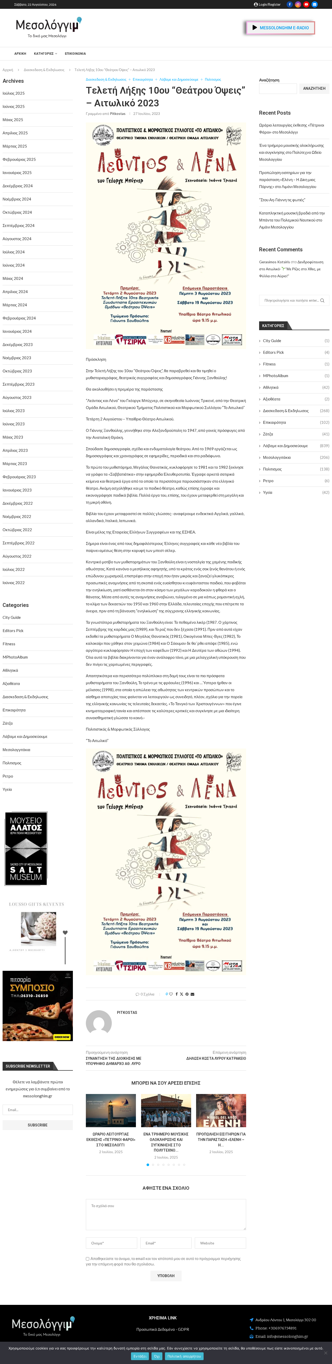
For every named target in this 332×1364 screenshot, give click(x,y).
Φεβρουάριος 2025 (19, 159)
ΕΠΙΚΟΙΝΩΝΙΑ (75, 54)
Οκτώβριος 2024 (17, 212)
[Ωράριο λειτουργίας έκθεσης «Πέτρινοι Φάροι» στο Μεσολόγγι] (111, 1110)
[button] (92, 1129)
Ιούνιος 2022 (14, 582)
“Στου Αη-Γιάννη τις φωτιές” (282, 199)
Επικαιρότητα (296, 422)
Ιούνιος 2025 (14, 106)
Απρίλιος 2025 (15, 132)
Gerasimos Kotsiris (274, 262)
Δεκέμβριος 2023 (18, 344)
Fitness (296, 364)
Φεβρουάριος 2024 (19, 318)
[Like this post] (171, 994)
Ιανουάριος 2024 (17, 331)
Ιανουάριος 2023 (17, 490)
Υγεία (296, 492)
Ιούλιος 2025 (14, 93)
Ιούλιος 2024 (14, 252)
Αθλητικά (296, 387)
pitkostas (118, 113)
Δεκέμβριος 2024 (18, 185)
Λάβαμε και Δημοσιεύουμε (296, 445)
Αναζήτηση (269, 80)
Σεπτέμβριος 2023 (18, 384)
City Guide (296, 340)
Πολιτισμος (296, 469)
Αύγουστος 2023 (17, 397)
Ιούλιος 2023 (14, 410)
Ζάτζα (296, 434)
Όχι (157, 1356)
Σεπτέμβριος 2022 (18, 543)
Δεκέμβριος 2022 (18, 503)
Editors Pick (296, 352)
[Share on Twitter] (181, 994)
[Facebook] (290, 4)
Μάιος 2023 (13, 437)
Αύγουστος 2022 (17, 556)
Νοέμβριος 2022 (17, 516)
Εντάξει (140, 1356)
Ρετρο (296, 480)
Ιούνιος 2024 (14, 265)
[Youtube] (306, 4)
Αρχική (20, 54)
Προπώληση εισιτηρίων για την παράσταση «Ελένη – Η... (221, 1139)
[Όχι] (325, 1352)
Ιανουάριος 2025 (17, 172)
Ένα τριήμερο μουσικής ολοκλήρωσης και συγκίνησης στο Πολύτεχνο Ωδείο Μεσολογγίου (291, 152)
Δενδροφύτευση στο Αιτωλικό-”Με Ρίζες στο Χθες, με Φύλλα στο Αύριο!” (291, 269)
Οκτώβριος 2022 (17, 529)
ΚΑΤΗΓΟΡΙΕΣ (44, 54)
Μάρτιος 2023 (15, 463)
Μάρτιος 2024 (15, 304)
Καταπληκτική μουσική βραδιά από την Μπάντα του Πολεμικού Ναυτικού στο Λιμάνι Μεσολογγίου (292, 220)
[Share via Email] (192, 994)
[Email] (315, 4)
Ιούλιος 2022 (14, 569)
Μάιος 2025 (13, 119)
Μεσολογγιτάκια (296, 457)
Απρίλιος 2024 (15, 291)
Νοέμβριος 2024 (17, 199)
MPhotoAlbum (296, 375)
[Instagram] (298, 4)
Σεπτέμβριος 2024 (18, 225)
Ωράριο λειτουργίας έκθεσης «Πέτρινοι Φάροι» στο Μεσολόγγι (110, 1139)
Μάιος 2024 (13, 278)
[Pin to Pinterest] (187, 994)
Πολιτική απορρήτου (184, 1356)
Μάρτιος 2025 (15, 146)
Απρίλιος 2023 (15, 450)
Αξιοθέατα (296, 399)
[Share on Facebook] (177, 994)
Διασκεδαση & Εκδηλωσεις (44, 70)
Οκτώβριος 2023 (17, 371)
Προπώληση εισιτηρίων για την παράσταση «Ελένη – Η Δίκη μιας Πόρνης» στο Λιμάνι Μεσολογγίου (287, 179)
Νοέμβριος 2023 (17, 357)
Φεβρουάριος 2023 (19, 476)
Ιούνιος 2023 (14, 423)
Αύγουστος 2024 (17, 238)
